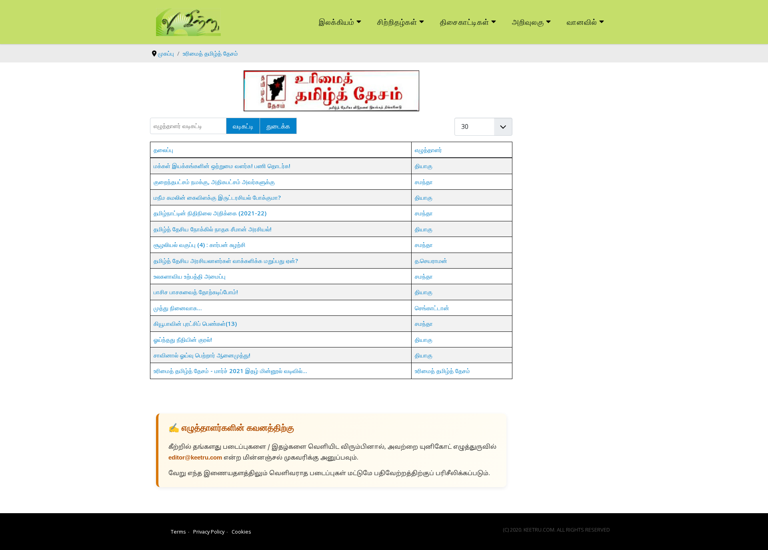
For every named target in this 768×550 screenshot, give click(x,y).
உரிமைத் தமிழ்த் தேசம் (442, 371)
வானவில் (582, 21)
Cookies (241, 531)
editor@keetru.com (195, 458)
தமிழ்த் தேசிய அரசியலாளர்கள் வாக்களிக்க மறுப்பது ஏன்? (226, 261)
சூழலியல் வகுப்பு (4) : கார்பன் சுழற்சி (200, 245)
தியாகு (423, 166)
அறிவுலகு (528, 21)
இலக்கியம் (336, 21)
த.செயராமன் (431, 261)
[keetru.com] (188, 21)
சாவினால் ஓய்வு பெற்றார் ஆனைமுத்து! (202, 355)
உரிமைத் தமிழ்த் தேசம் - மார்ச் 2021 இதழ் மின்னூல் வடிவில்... (230, 371)
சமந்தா (424, 182)
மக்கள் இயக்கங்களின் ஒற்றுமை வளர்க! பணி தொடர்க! (222, 166)
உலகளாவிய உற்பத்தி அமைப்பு (190, 276)
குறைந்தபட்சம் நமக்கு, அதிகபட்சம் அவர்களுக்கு (214, 182)
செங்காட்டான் (432, 308)
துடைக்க (278, 125)
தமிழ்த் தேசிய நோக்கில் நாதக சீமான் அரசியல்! (213, 229)
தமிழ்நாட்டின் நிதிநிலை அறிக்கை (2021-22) (210, 213)
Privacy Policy (208, 531)
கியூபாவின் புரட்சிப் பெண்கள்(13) (195, 323)
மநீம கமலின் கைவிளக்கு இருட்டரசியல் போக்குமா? (217, 197)
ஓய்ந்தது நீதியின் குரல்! (183, 339)
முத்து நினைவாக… (178, 308)
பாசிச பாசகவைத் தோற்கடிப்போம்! (196, 292)
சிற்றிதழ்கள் (397, 21)
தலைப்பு (163, 150)
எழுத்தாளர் (428, 150)
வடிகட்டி (243, 125)
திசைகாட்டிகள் (465, 21)
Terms (178, 531)
